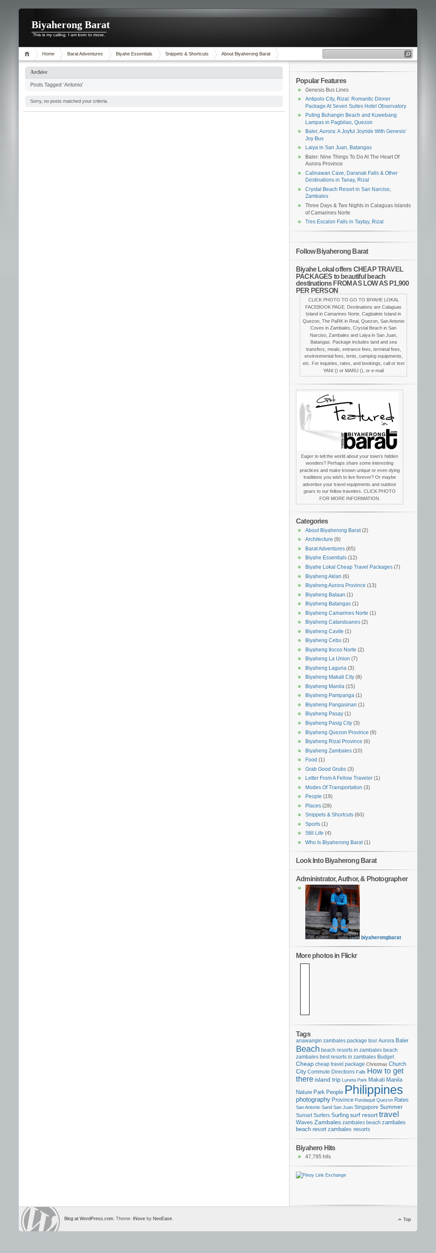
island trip (328, 1079)
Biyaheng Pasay (324, 714)
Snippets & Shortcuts (187, 53)
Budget (385, 1056)
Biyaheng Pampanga (329, 695)
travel (389, 1114)
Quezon (384, 1100)
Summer (391, 1106)
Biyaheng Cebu (323, 640)
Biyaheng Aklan (323, 576)
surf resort (364, 1114)
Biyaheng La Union (327, 659)
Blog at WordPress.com (88, 1218)
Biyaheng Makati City (329, 677)
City (301, 1071)
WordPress (40, 1219)
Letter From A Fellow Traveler (339, 778)
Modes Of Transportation (333, 787)
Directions (343, 1071)
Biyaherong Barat (71, 24)
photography (313, 1099)
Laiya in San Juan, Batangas (338, 147)
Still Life (314, 833)
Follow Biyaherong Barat (332, 251)
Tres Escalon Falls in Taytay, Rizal (344, 222)
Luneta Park (354, 1079)
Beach (308, 1048)
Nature (304, 1092)
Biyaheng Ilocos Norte (330, 650)
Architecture (319, 539)
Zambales (327, 1122)
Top (407, 1219)
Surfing (340, 1115)
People (313, 796)
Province (342, 1100)
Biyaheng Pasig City (328, 723)
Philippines (373, 1089)
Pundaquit (365, 1100)
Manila (394, 1079)
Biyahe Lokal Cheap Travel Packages (349, 567)
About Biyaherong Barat (245, 53)
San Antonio (308, 1107)
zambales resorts (349, 1129)
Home (28, 54)
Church (397, 1064)
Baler (402, 1041)
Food (311, 760)
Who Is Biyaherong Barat (334, 842)
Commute (318, 1071)
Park (319, 1092)
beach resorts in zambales (351, 1050)
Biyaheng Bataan (325, 595)
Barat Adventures (85, 53)
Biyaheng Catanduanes (332, 622)
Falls (361, 1071)
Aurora (386, 1040)
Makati (376, 1080)
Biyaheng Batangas (328, 604)
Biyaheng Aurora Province (335, 585)
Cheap (305, 1063)
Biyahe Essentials (134, 53)
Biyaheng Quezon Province (337, 732)
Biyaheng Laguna (326, 668)
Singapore (366, 1107)
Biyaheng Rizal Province (333, 741)
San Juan (343, 1107)
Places (313, 806)
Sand (326, 1107)
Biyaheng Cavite (324, 631)
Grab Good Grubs (325, 769)
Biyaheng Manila (324, 686)
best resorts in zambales (348, 1056)
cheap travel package (340, 1064)
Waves (304, 1123)
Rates (401, 1100)
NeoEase (162, 1218)
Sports (312, 824)
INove (139, 1218)
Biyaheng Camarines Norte (336, 613)
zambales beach (361, 1122)
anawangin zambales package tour (336, 1040)
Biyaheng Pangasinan (331, 705)
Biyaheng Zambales (328, 751)
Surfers (321, 1115)
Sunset (304, 1115)
